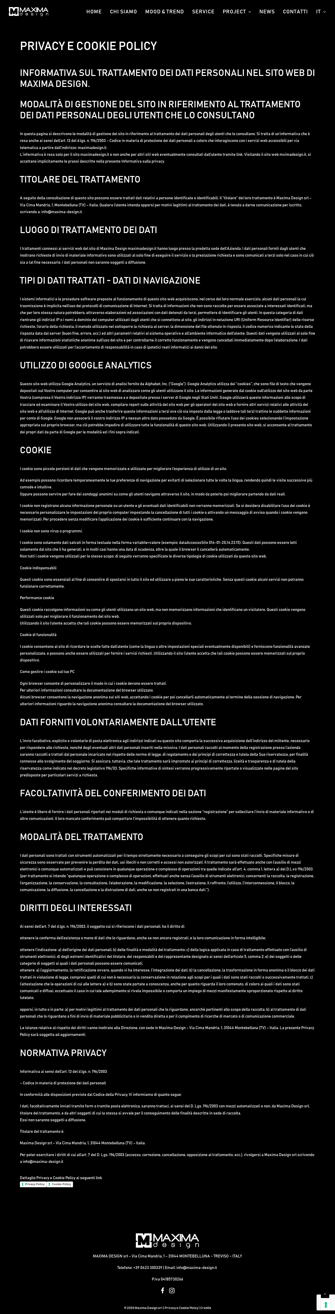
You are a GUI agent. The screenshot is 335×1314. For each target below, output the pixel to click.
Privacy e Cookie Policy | (182, 1308)
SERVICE (203, 11)
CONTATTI (295, 11)
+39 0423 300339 (147, 1268)
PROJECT (234, 11)
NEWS (267, 11)
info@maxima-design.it (43, 1162)
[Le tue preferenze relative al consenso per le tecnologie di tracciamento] (326, 1305)
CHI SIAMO (123, 11)
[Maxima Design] (28, 11)
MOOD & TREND (164, 11)
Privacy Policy (34, 1184)
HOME (94, 11)
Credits (205, 1308)
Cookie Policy (61, 1184)
